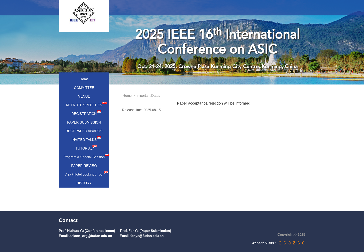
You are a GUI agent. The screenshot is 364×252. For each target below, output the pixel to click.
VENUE (84, 96)
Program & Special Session (84, 157)
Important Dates (148, 95)
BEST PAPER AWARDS (84, 131)
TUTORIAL (84, 148)
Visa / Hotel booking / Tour (84, 174)
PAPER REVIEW (84, 166)
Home (84, 79)
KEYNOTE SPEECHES (84, 105)
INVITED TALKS (84, 140)
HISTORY (84, 183)
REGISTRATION (84, 114)
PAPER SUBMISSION (84, 122)
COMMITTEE (84, 88)
